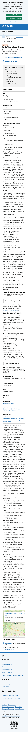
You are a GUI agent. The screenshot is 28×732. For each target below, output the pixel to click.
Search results (10, 41)
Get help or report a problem (10, 695)
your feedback (19, 37)
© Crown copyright (14, 728)
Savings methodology (8, 709)
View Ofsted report (8, 403)
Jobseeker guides (7, 669)
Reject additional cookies (14, 18)
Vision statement (19, 709)
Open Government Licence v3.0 (11, 716)
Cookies (4, 705)
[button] (15, 624)
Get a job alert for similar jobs (13, 57)
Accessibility (18, 707)
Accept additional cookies (14, 15)
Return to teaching (7, 672)
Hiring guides (5, 686)
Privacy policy (11, 705)
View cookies (14, 22)
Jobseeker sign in (7, 664)
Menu (3, 34)
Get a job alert (9, 643)
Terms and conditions (8, 707)
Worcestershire (9, 649)
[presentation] (14, 624)
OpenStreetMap (17, 636)
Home (3, 41)
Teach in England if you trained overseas (13, 675)
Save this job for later (11, 61)
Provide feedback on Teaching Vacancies (13, 698)
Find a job (4, 667)
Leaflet (8, 636)
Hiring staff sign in (7, 684)
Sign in (3, 28)
